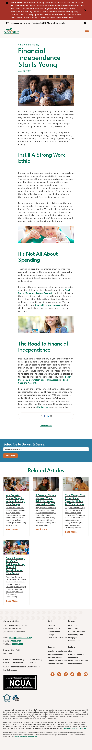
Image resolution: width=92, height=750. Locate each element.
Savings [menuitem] (51, 634)
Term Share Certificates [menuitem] (57, 638)
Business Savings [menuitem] (55, 657)
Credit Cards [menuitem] (73, 628)
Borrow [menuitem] (71, 621)
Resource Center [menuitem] (75, 664)
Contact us (42, 407)
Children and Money (28, 44)
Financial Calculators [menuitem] (76, 631)
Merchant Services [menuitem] (55, 664)
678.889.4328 (15, 641)
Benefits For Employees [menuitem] (57, 651)
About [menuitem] (70, 651)
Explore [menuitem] (71, 647)
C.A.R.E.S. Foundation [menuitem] (76, 654)
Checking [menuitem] (51, 625)
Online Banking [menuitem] (54, 631)
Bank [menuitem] (50, 621)
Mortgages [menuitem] (72, 638)
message (18, 23)
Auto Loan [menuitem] (72, 625)
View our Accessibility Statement (74, 728)
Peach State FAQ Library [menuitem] (78, 660)
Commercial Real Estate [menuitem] (57, 660)
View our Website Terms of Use (25, 737)
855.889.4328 (17, 644)
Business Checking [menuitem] (55, 654)
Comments (45, 425)
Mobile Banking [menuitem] (54, 628)
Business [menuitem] (51, 647)
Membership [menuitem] (73, 657)
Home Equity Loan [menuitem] (75, 634)
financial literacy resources (47, 305)
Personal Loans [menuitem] (74, 641)
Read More (12, 529)
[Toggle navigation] (87, 32)
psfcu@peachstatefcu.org (20, 638)
